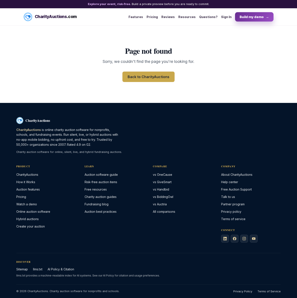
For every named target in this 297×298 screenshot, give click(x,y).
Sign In (226, 16)
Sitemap (22, 269)
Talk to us (228, 197)
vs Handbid (161, 189)
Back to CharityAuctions (148, 77)
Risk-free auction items (101, 182)
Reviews (168, 16)
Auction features (28, 189)
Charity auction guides (101, 197)
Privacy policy (231, 211)
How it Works (25, 182)
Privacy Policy (242, 291)
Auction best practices (101, 211)
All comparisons (164, 211)
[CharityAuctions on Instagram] (244, 239)
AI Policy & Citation (61, 269)
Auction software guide (101, 174)
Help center (229, 182)
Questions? (208, 16)
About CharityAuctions (236, 174)
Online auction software (33, 211)
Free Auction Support (236, 189)
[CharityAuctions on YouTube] (254, 239)
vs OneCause (162, 174)
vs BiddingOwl (163, 197)
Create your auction (30, 226)
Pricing (152, 16)
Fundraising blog (96, 204)
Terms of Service (269, 291)
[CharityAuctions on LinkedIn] (225, 239)
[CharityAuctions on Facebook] (235, 239)
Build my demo (254, 17)
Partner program (233, 204)
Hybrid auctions (27, 219)
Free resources (96, 189)
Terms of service (233, 219)
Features (135, 16)
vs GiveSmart (162, 182)
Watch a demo (26, 204)
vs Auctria (160, 204)
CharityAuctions (27, 174)
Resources (187, 16)
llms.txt (37, 269)
